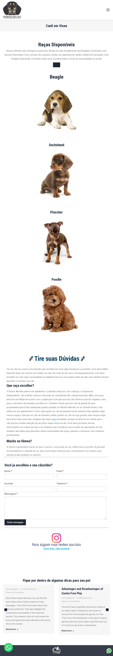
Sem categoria (12, 589)
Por (28, 589)
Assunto (8, 483)
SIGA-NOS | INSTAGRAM (56, 548)
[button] (8, 647)
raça (54, 419)
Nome (8, 471)
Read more (11, 629)
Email (60, 471)
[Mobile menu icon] (108, 10)
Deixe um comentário (15, 592)
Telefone (62, 483)
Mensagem (11, 494)
